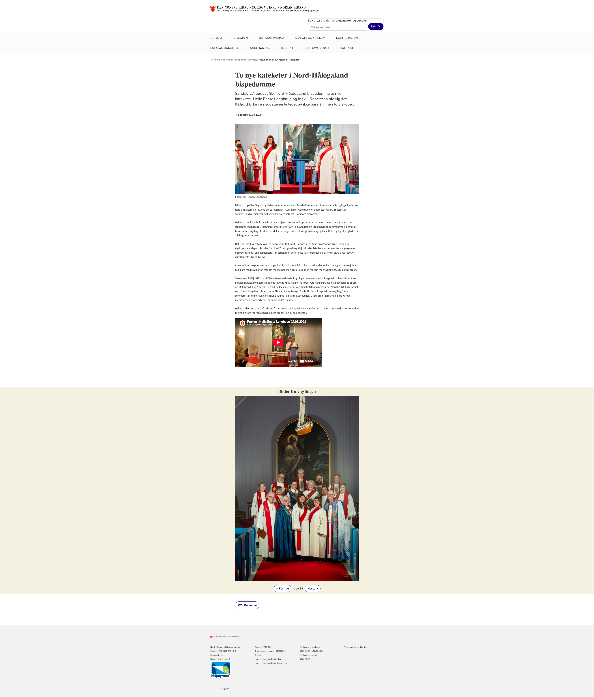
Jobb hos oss (260, 48)
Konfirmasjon (347, 38)
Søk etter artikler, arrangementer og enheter (337, 20)
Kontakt (346, 48)
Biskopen (241, 38)
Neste (313, 588)
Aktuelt (216, 38)
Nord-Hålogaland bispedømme (228, 59)
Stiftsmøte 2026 (317, 48)
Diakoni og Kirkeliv (310, 38)
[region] (297, 490)
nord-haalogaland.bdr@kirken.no (269, 659)
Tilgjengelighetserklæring (355, 647)
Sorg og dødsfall (224, 48)
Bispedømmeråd (271, 38)
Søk (373, 26)
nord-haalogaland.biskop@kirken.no (271, 663)
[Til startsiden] (264, 9)
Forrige (282, 588)
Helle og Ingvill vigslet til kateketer (280, 59)
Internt (287, 48)
